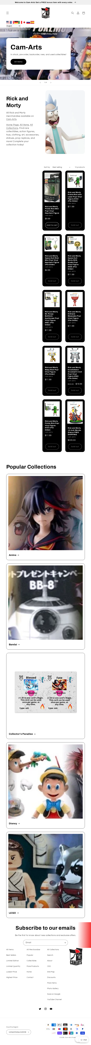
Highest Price (11, 977)
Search (50, 955)
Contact (30, 977)
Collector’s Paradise (21, 734)
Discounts (51, 977)
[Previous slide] (40, 82)
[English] (8, 22)
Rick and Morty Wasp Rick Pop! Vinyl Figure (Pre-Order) (52, 370)
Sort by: (47, 167)
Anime (12, 555)
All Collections (53, 949)
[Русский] (28, 22)
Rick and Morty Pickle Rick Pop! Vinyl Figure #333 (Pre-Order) (52, 425)
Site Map (51, 972)
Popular (30, 955)
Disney (13, 823)
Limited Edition (12, 961)
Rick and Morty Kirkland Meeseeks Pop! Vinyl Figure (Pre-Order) (74, 316)
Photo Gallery (52, 988)
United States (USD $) (17, 1032)
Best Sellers (11, 955)
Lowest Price (11, 972)
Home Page (12, 125)
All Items (18, 62)
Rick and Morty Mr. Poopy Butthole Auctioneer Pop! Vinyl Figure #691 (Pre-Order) (52, 318)
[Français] (12, 22)
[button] (7, 13)
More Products (33, 966)
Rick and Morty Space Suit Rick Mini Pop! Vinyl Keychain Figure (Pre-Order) (52, 260)
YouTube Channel (54, 999)
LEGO (12, 913)
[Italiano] (20, 22)
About (49, 961)
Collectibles (31, 961)
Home (29, 972)
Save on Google (53, 994)
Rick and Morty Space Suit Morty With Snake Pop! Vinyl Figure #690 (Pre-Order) (74, 262)
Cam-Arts (11, 119)
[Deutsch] (16, 22)
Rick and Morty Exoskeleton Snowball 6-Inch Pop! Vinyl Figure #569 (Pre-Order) (75, 372)
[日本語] (24, 22)
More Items (52, 983)
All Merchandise (33, 949)
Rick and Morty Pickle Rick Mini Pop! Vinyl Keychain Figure (52, 210)
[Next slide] (50, 82)
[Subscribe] (65, 943)
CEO (49, 966)
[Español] (32, 22)
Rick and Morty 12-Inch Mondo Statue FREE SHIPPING (74, 431)
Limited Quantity (13, 966)
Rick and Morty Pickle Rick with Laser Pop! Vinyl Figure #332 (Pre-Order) (75, 196)
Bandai (13, 644)
